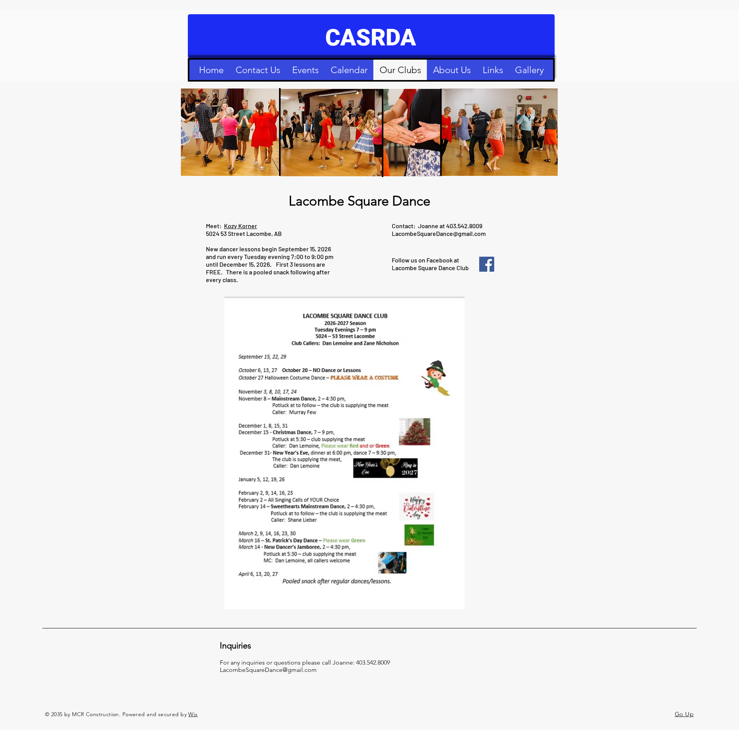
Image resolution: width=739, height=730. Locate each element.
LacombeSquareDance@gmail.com (439, 233)
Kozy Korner (240, 225)
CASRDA (370, 37)
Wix (192, 714)
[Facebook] (486, 264)
